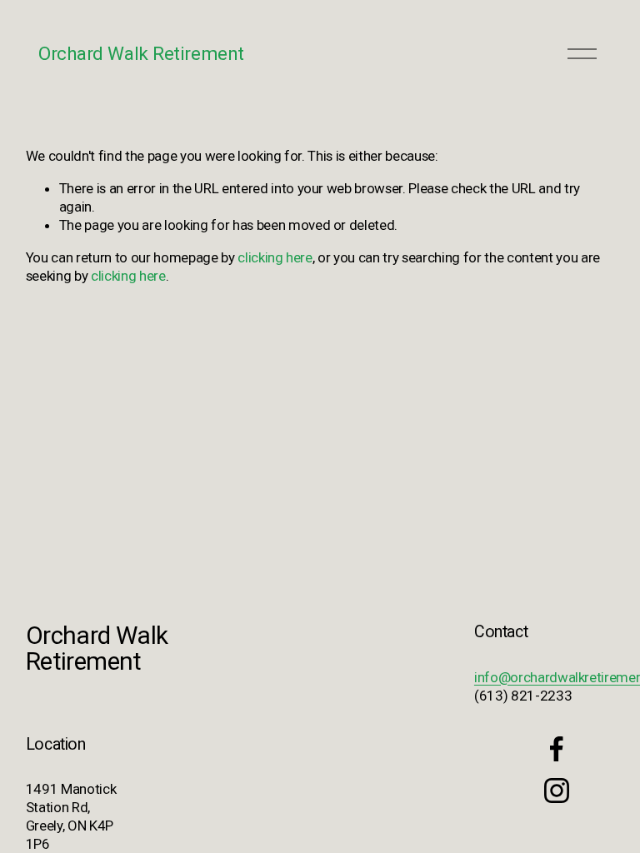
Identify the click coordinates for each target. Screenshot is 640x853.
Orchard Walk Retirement (141, 53)
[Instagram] (556, 790)
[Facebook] (556, 749)
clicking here (275, 257)
